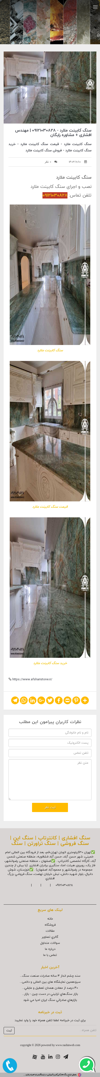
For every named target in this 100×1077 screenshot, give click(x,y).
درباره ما (50, 949)
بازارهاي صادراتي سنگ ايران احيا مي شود (50, 1000)
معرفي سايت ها (80, 35)
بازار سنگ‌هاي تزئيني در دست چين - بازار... (50, 994)
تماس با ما (50, 955)
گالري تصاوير (50, 937)
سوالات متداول (50, 943)
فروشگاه (50, 925)
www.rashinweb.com (68, 1045)
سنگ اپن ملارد (55, 35)
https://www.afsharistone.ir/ (32, 679)
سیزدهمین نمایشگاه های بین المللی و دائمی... (50, 982)
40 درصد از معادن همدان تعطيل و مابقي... (50, 988)
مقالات (50, 931)
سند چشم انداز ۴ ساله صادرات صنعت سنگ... (50, 976)
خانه (50, 919)
